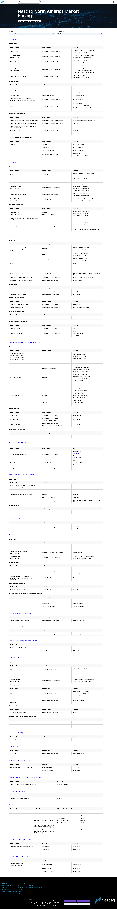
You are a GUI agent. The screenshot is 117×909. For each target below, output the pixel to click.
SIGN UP (109, 2)
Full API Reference (33, 883)
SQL (19, 893)
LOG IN (104, 2)
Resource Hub (32, 885)
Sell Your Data (5, 889)
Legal (21, 903)
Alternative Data (6, 883)
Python (20, 891)
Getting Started (21, 883)
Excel (19, 895)
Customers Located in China (35, 887)
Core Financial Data (6, 885)
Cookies (16, 903)
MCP (19, 885)
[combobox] (29, 2)
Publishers (4, 887)
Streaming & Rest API (23, 887)
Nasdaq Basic (76, 457)
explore (42, 1)
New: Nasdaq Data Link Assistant (9, 891)
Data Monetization (96, 2)
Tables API (20, 889)
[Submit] (19, 1)
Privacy (4, 903)
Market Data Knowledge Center (29, 21)
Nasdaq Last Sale (76, 453)
